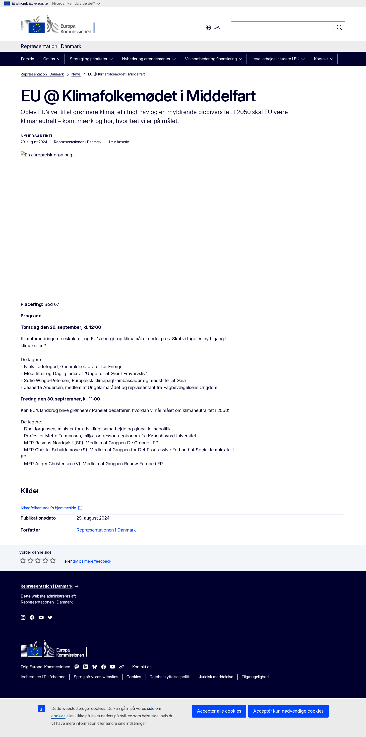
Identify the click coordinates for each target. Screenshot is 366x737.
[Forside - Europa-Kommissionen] (61, 25)
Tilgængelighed (255, 676)
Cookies (133, 676)
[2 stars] (26, 560)
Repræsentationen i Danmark (106, 530)
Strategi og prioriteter (88, 58)
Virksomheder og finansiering (211, 58)
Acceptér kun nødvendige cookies (288, 711)
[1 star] (23, 560)
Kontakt (321, 58)
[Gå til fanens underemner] (60, 59)
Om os (49, 58)
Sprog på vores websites (96, 676)
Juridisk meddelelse (216, 676)
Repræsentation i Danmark (42, 74)
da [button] (216, 27)
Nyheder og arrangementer (146, 58)
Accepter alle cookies (219, 711)
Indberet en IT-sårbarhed (43, 676)
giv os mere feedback (92, 561)
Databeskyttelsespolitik (170, 676)
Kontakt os (142, 666)
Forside (27, 58)
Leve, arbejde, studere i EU (275, 58)
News (76, 74)
